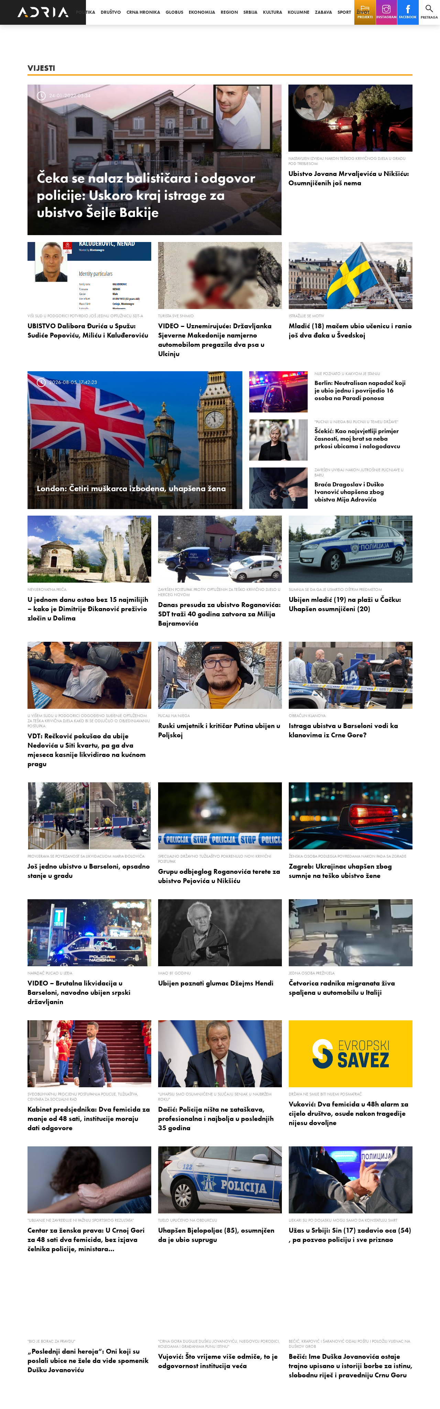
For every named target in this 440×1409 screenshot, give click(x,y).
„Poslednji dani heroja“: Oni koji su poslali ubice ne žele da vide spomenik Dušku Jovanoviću (88, 1360)
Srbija (250, 12)
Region (229, 12)
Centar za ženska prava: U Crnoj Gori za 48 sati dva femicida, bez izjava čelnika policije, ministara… (86, 1239)
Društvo (111, 12)
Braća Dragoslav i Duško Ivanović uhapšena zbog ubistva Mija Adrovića (349, 492)
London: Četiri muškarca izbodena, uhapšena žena (131, 488)
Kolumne (298, 12)
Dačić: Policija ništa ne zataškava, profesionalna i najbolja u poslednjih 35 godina (216, 1118)
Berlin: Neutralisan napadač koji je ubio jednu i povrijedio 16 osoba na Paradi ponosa (360, 390)
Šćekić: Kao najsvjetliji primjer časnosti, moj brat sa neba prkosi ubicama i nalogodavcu (357, 438)
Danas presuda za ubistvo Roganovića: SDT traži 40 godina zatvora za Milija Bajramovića (219, 614)
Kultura (272, 12)
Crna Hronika (143, 12)
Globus (174, 12)
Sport (344, 12)
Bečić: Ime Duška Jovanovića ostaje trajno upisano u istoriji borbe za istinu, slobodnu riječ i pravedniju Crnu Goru (350, 1365)
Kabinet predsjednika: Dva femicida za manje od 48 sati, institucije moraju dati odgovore (89, 1118)
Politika (85, 12)
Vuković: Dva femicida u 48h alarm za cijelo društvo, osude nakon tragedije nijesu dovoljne (348, 1113)
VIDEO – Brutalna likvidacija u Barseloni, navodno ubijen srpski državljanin (79, 992)
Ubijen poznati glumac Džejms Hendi (216, 983)
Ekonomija (202, 12)
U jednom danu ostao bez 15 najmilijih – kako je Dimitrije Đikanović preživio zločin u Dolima (88, 608)
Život (363, 12)
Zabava (323, 12)
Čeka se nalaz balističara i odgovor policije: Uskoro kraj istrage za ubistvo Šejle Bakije (146, 194)
